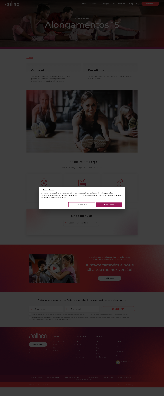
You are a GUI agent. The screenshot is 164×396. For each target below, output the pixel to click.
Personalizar (80, 205)
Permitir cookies (109, 205)
